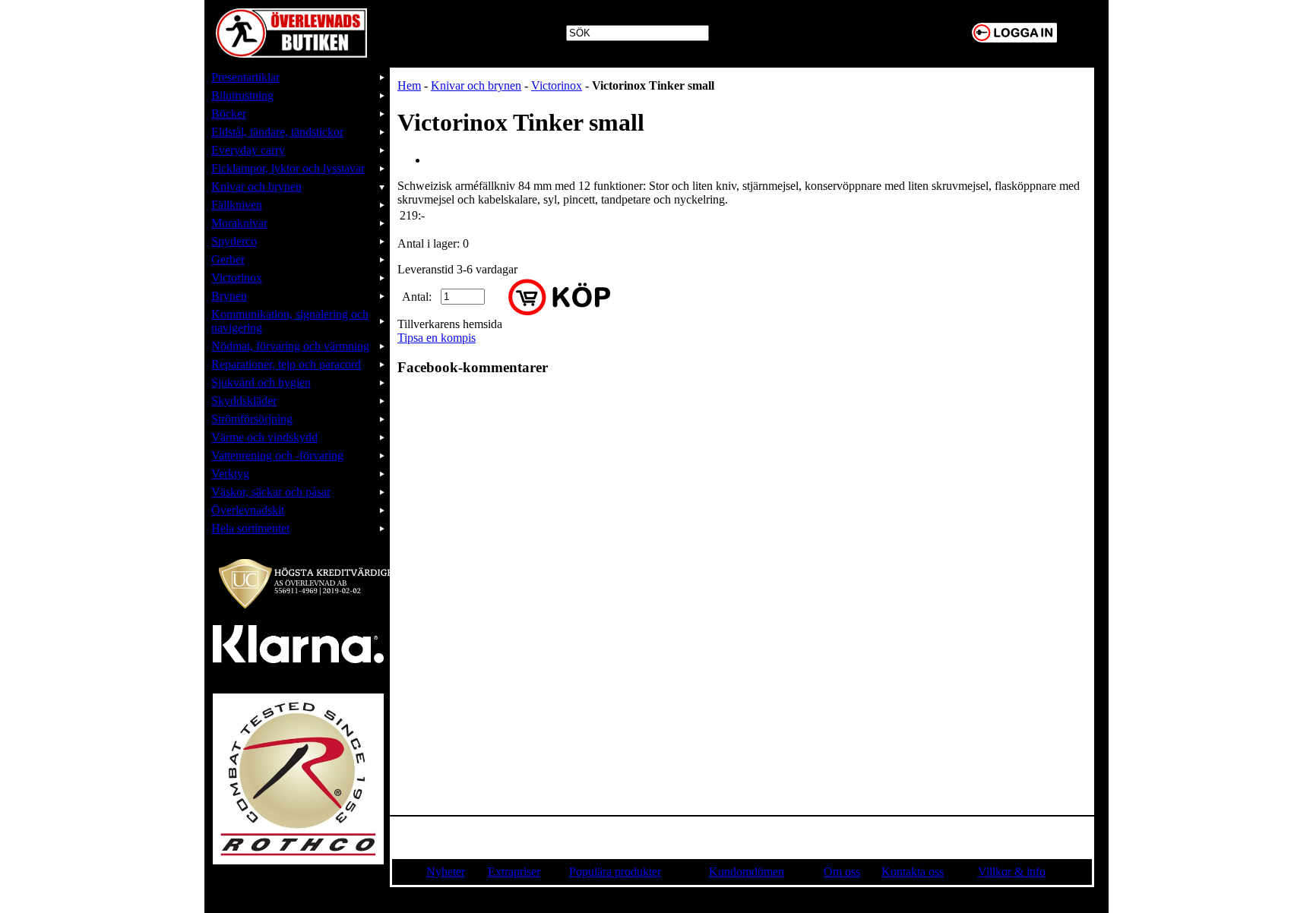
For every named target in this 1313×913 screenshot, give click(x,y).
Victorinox (236, 277)
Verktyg (230, 473)
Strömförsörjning (252, 418)
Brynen (229, 295)
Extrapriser (514, 871)
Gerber (228, 259)
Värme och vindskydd (264, 437)
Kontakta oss (912, 871)
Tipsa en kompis (436, 337)
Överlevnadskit (247, 510)
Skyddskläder (244, 400)
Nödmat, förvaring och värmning (290, 346)
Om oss (842, 871)
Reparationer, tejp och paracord (286, 364)
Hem (409, 85)
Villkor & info (1012, 871)
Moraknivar (239, 222)
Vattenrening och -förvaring (277, 455)
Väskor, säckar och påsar (271, 491)
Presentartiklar (245, 77)
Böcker (228, 113)
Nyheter (445, 871)
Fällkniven (236, 204)
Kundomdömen (746, 871)
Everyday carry (248, 150)
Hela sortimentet (250, 528)
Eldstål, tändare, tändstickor (277, 131)
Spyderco (234, 241)
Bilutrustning (242, 95)
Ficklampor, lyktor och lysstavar (288, 168)
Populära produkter (615, 871)
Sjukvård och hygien (261, 382)
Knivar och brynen (256, 186)
